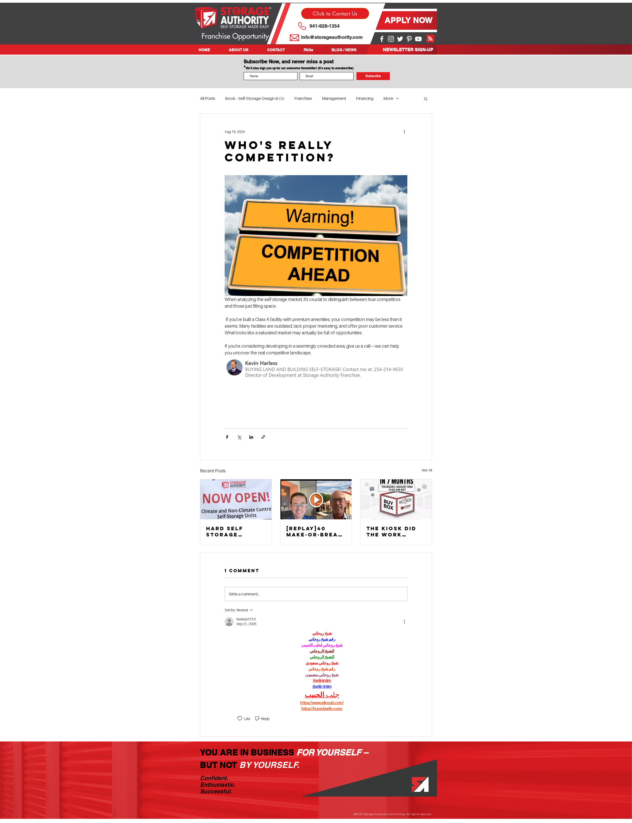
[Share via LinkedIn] (251, 437)
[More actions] (404, 131)
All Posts (207, 98)
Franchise (303, 98)
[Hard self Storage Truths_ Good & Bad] (236, 499)
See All (427, 470)
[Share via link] (263, 437)
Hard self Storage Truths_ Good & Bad (232, 531)
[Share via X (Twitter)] (239, 437)
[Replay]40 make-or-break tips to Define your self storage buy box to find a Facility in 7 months (314, 531)
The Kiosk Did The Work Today (391, 531)
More (388, 98)
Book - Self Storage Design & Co (254, 98)
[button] (244, 50)
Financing (365, 98)
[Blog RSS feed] (430, 39)
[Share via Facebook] (227, 437)
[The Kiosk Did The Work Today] (396, 499)
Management (334, 98)
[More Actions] (404, 622)
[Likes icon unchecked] (240, 718)
